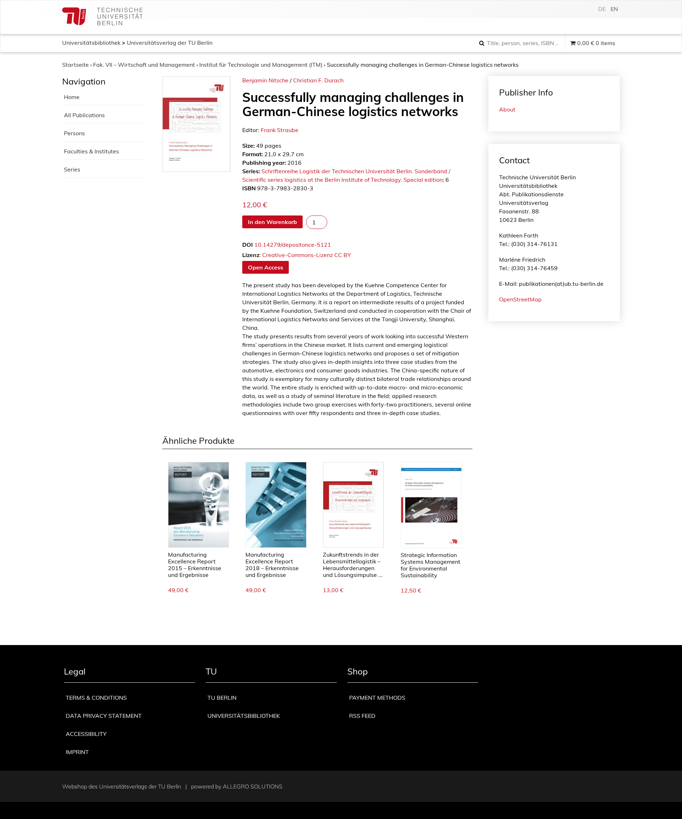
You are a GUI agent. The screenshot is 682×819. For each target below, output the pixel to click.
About (507, 109)
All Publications (84, 115)
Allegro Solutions (252, 786)
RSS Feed (362, 715)
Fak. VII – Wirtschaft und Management (144, 64)
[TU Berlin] (102, 17)
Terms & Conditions (96, 697)
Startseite (75, 64)
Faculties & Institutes (91, 151)
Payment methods (377, 697)
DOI (247, 244)
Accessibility (86, 733)
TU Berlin (222, 697)
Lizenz (250, 254)
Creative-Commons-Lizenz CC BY (306, 254)
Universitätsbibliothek (91, 42)
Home (72, 96)
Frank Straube (279, 129)
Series (72, 169)
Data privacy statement (104, 715)
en (614, 8)
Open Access (265, 267)
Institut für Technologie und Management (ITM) (261, 64)
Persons (74, 133)
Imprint (77, 751)
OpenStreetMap (520, 299)
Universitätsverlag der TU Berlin (169, 42)
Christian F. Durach (318, 80)
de (602, 8)
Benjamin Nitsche (265, 80)
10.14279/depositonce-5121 (292, 244)
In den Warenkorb (272, 221)
